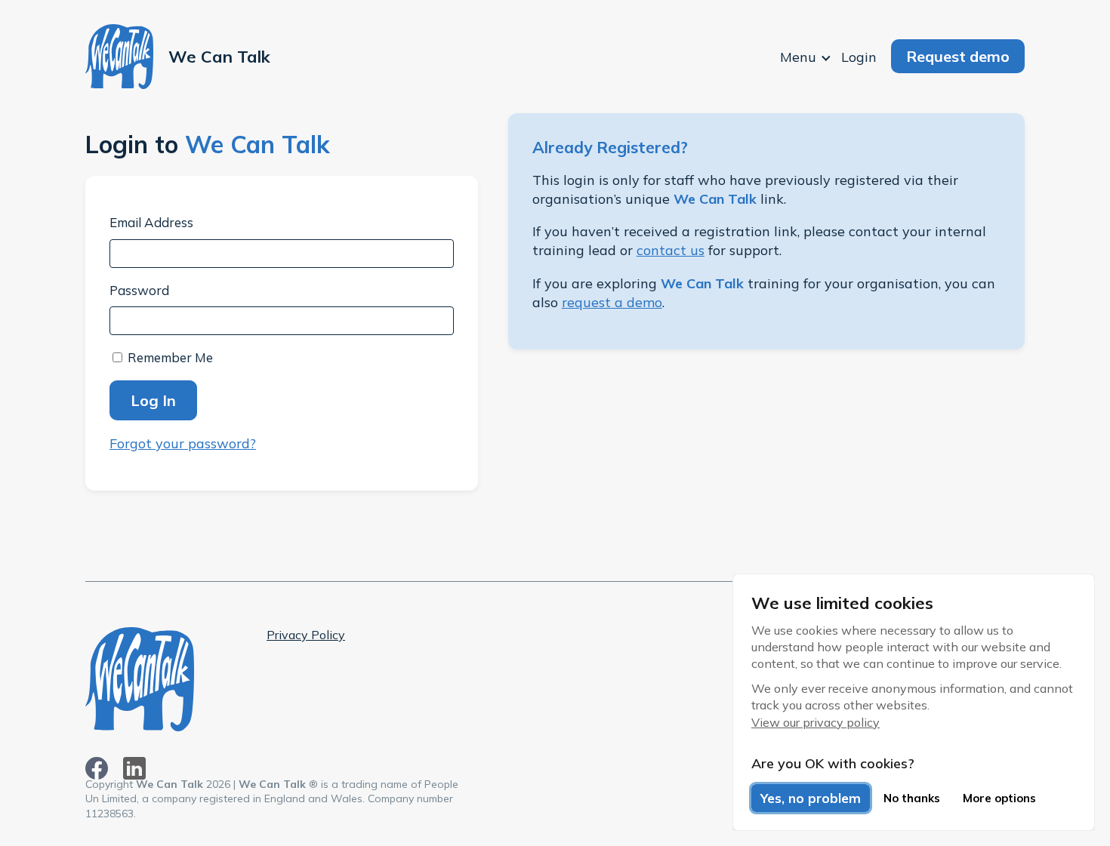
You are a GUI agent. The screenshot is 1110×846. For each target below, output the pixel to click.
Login (859, 57)
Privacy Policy (306, 634)
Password (139, 290)
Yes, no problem (810, 798)
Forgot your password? (182, 443)
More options (999, 798)
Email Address (151, 222)
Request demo (958, 56)
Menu (798, 57)
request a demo (612, 302)
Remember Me (169, 357)
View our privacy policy (815, 722)
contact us (671, 250)
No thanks (911, 798)
